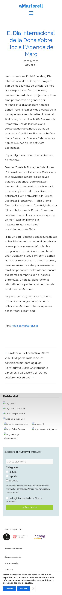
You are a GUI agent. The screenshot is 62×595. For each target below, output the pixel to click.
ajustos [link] (28, 582)
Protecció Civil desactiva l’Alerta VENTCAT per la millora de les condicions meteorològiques (27, 357)
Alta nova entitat (12, 563)
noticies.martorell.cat (25, 325)
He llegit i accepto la (24, 500)
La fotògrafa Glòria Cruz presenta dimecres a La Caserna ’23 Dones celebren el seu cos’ (26, 372)
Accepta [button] (9, 588)
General (31, 65)
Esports (12, 476)
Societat (13, 480)
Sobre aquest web (13, 557)
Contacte (9, 569)
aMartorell (31, 6)
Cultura (12, 471)
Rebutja (23, 588)
